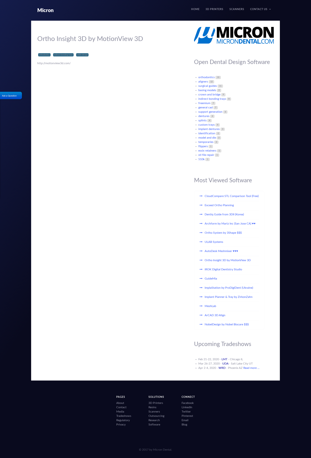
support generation (210, 111)
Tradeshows (123, 416)
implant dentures (209, 129)
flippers (203, 146)
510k (201, 159)
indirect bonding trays (63, 55)
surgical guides (207, 85)
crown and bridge (209, 94)
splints (202, 120)
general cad (205, 107)
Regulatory (123, 420)
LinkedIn (187, 407)
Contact (121, 407)
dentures (203, 116)
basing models (207, 90)
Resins (152, 407)
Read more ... (251, 368)
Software (154, 424)
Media (120, 411)
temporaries (205, 142)
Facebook (188, 403)
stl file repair (206, 155)
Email (185, 420)
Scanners (154, 411)
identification (206, 133)
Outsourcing (156, 416)
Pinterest (187, 416)
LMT (224, 359)
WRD (222, 368)
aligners (203, 81)
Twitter (186, 411)
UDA (225, 363)
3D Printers (155, 403)
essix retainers (207, 150)
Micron (45, 10)
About (120, 403)
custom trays (206, 124)
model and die (207, 137)
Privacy (121, 424)
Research (154, 420)
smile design (82, 55)
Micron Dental (162, 449)
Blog (184, 424)
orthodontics (44, 55)
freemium (204, 103)
